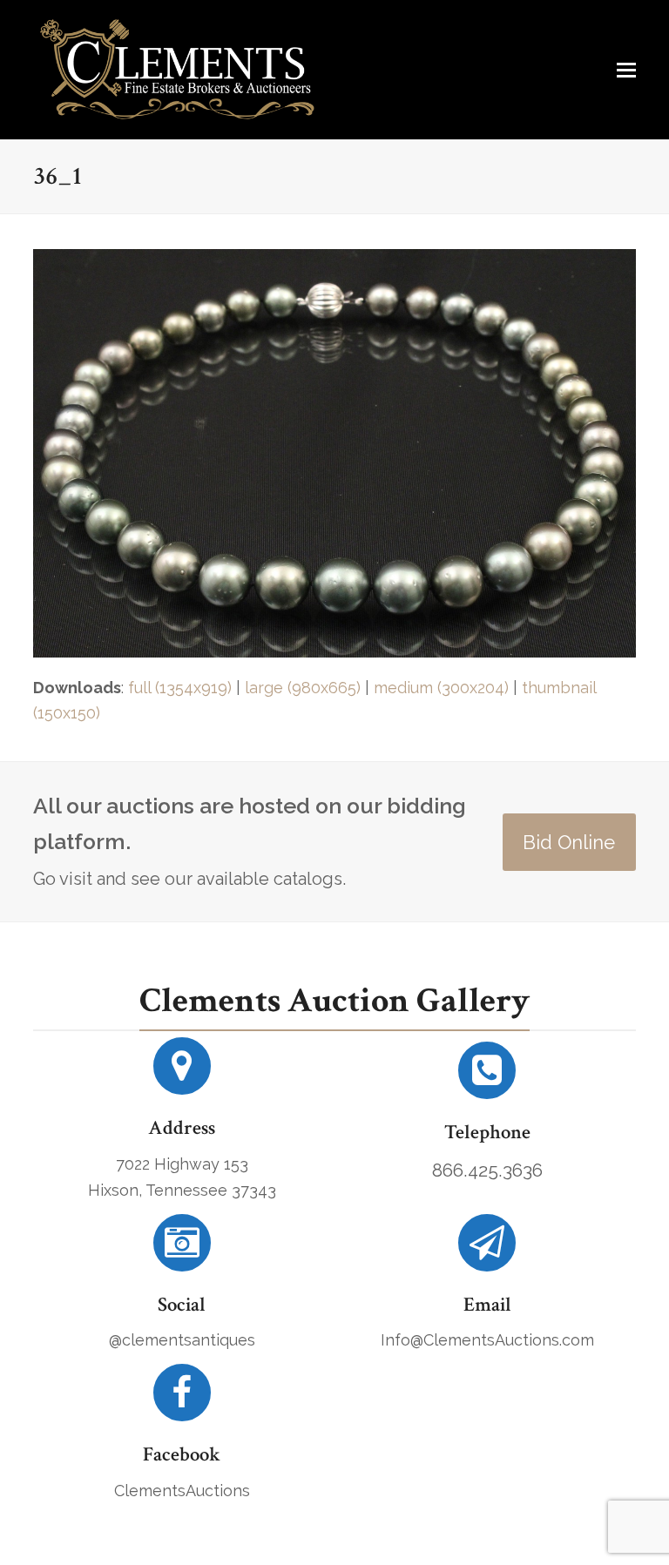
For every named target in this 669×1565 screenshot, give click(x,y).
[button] (626, 70)
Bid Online (569, 842)
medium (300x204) (441, 687)
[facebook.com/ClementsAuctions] (182, 1399)
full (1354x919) (180, 687)
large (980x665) (303, 687)
